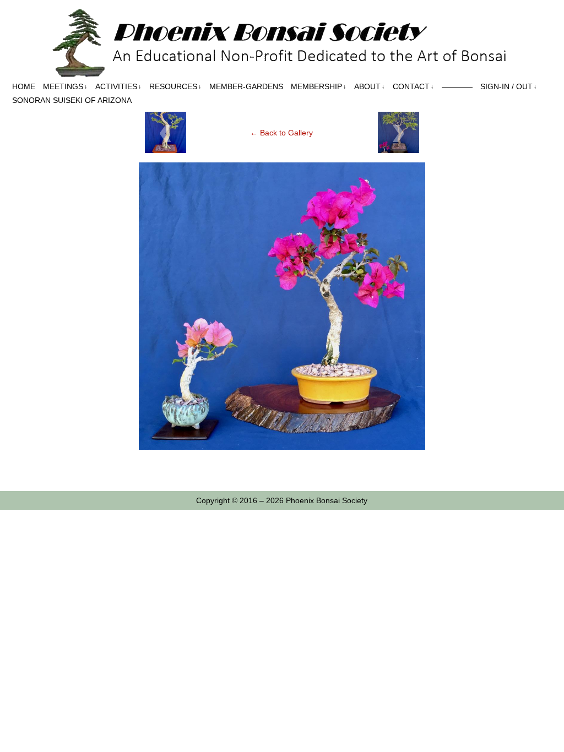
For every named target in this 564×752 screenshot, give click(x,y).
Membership (318, 86)
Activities (118, 86)
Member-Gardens (246, 86)
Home (23, 86)
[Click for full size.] (282, 447)
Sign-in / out (508, 86)
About (369, 86)
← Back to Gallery (281, 132)
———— (457, 86)
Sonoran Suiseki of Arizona (72, 100)
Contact (413, 86)
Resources (175, 86)
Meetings (65, 86)
